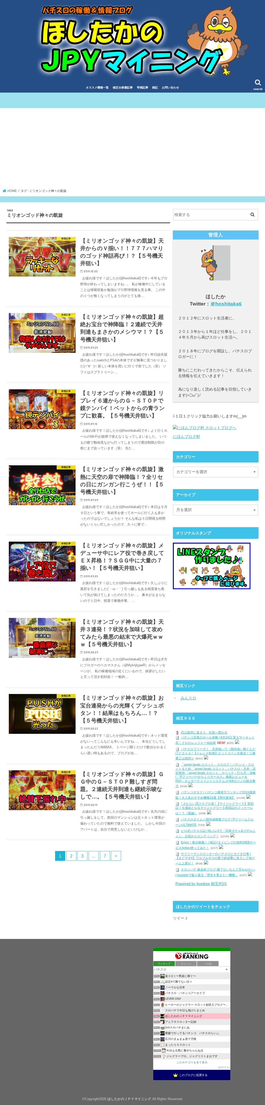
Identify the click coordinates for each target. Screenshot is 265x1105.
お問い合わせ (170, 87)
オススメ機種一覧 (97, 87)
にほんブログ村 (186, 437)
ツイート (180, 918)
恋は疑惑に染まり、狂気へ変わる (204, 732)
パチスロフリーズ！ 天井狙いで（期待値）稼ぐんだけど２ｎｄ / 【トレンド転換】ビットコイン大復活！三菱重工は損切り (215, 753)
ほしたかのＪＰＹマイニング (129, 1099)
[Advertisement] (132, 150)
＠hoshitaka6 (226, 304)
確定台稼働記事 (123, 87)
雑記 (155, 87)
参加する (224, 1067)
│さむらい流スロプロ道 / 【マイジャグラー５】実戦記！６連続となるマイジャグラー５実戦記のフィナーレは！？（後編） (214, 808)
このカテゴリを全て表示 (192, 1062)
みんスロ (188, 698)
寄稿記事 (142, 87)
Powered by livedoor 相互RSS (201, 884)
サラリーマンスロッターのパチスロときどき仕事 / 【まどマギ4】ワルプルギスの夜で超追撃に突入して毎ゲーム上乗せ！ (215, 858)
